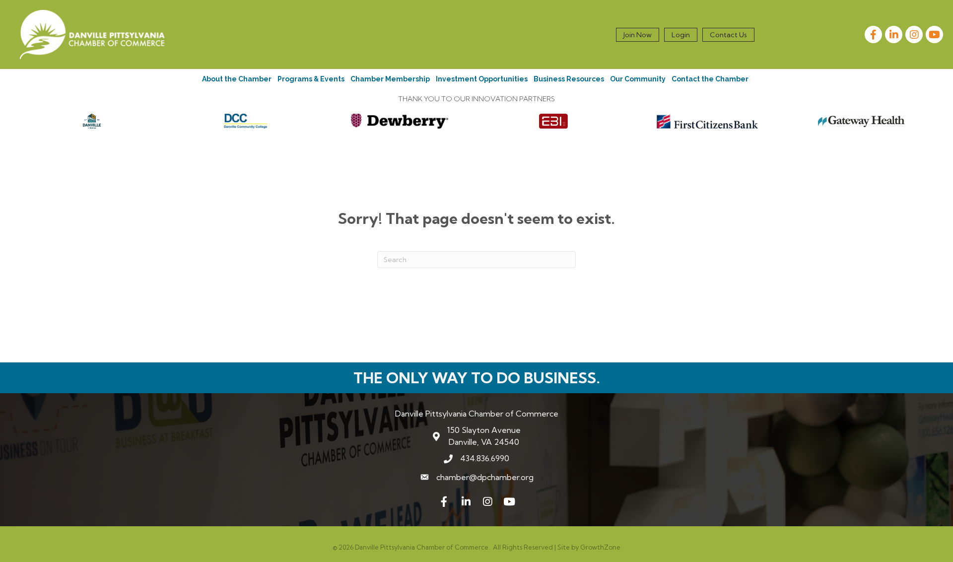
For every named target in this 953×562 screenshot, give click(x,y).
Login (681, 34)
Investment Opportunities (482, 79)
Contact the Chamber (710, 79)
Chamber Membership (390, 79)
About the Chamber (237, 79)
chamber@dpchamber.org (485, 477)
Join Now (637, 34)
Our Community (638, 79)
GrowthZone (600, 547)
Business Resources (569, 79)
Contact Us (728, 34)
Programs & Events (310, 79)
